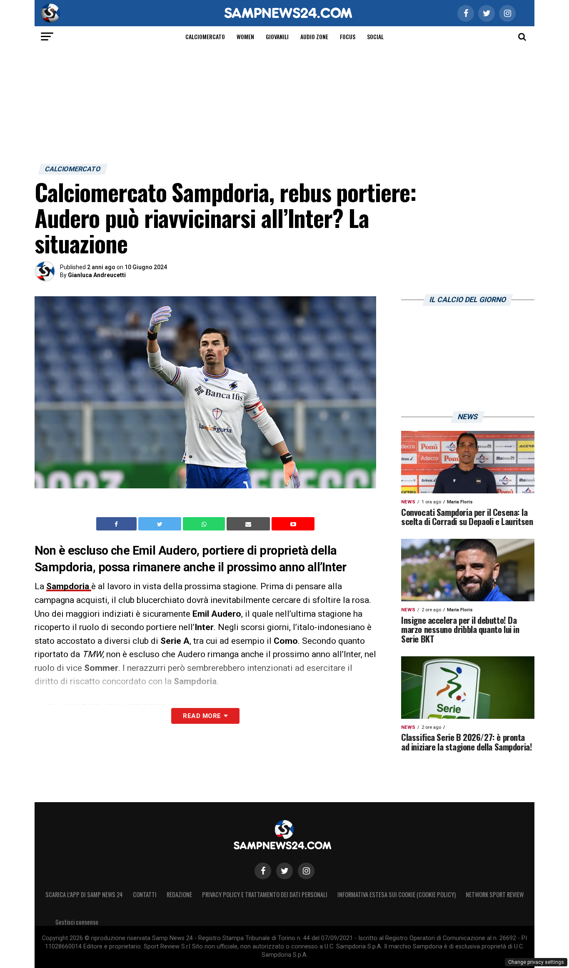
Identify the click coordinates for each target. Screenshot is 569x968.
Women (245, 36)
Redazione (179, 894)
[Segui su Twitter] (284, 871)
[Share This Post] (205, 523)
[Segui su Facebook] (263, 871)
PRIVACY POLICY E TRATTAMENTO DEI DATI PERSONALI (264, 894)
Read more (202, 716)
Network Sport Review (495, 894)
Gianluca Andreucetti (97, 275)
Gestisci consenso (76, 922)
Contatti (145, 894)
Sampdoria (68, 586)
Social (375, 36)
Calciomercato (205, 36)
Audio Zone (314, 36)
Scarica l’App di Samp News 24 (84, 894)
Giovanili (277, 36)
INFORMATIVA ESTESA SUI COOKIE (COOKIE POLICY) (396, 894)
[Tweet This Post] (160, 523)
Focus (347, 36)
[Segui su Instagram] (306, 871)
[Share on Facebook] (117, 523)
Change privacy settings (536, 962)
